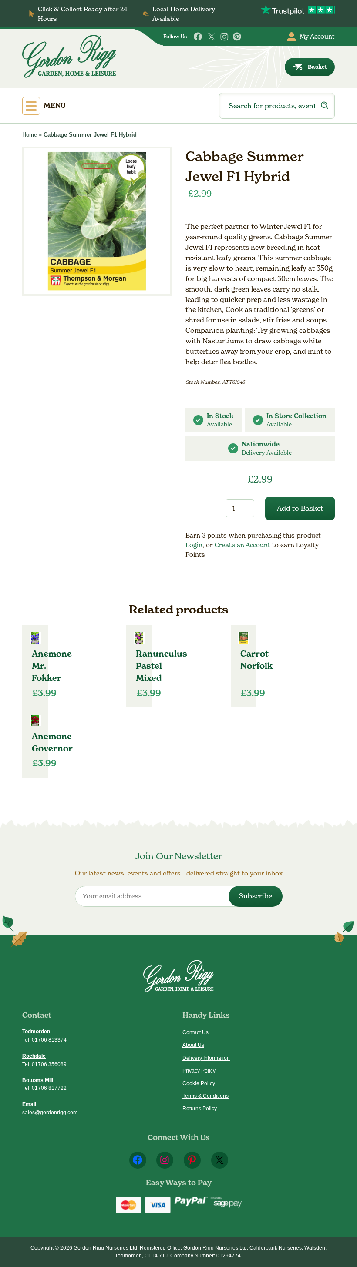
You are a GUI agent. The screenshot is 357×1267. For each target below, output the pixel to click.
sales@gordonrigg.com (49, 1112)
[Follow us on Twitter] (211, 36)
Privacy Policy (199, 1071)
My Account (317, 36)
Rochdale (34, 1056)
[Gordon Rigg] (69, 56)
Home (29, 134)
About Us (193, 1045)
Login (193, 545)
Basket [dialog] (317, 67)
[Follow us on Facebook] (198, 36)
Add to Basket (300, 508)
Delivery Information (206, 1058)
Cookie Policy (198, 1083)
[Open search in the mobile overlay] (277, 106)
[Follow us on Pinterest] (237, 36)
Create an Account (243, 545)
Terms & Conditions (205, 1096)
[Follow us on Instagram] (224, 36)
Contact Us (195, 1032)
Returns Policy (199, 1109)
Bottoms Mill (37, 1080)
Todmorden (36, 1032)
